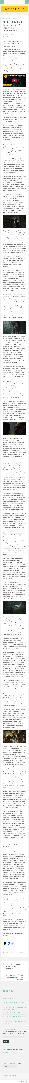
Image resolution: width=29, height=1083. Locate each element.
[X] (9, 991)
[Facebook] (12, 991)
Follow (6, 1041)
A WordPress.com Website (8, 1075)
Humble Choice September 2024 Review (13, 1012)
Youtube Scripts (13, 18)
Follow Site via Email (10, 1029)
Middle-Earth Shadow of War (10, 925)
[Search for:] (10, 1066)
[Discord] (7, 991)
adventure (7, 952)
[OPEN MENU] (2, 2)
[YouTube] (4, 991)
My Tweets (5, 1052)
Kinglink (7, 36)
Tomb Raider (19, 952)
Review (5, 18)
